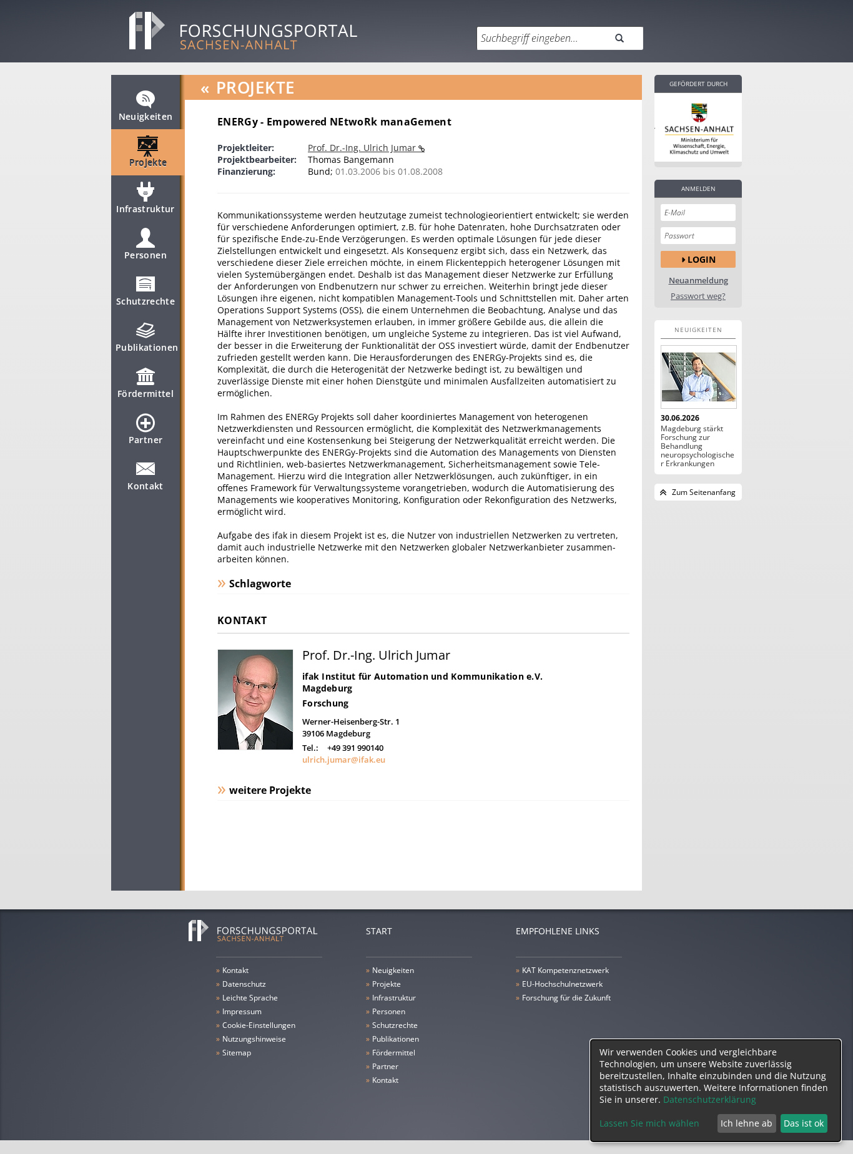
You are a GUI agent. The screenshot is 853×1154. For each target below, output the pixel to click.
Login (702, 259)
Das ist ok (804, 1123)
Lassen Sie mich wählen (649, 1123)
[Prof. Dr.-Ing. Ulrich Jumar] (255, 747)
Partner (145, 440)
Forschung (325, 703)
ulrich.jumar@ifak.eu (343, 759)
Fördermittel (145, 393)
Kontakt (145, 486)
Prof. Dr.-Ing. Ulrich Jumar (363, 148)
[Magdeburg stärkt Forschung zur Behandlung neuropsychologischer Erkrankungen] (698, 377)
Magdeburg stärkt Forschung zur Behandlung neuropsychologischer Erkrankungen (697, 446)
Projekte (148, 163)
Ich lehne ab (746, 1123)
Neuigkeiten (146, 116)
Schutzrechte (145, 301)
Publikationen (147, 347)
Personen (145, 255)
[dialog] (716, 1091)
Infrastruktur (145, 209)
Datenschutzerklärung (709, 1099)
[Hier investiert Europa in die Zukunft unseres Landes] (698, 127)
